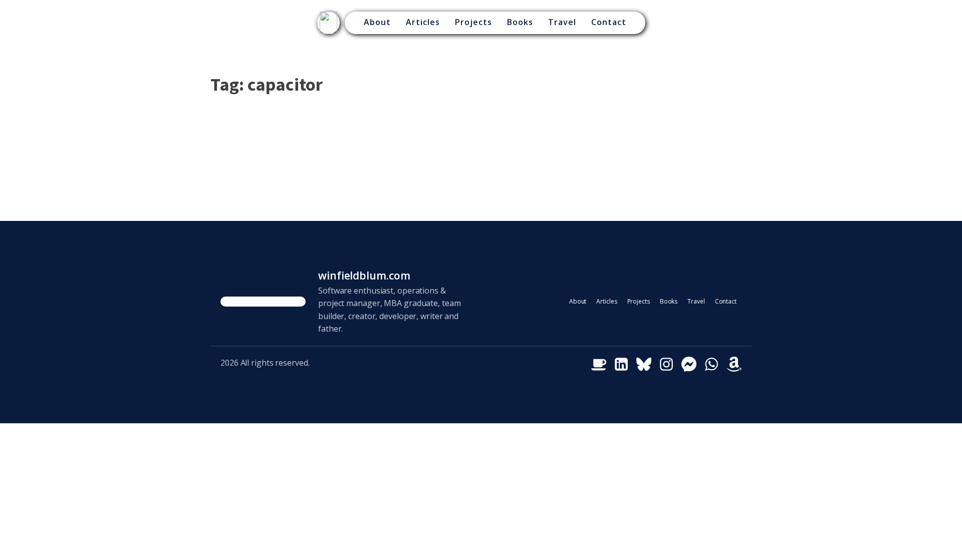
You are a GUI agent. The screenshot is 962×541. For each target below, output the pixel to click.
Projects (473, 22)
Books (520, 22)
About (377, 22)
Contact (608, 22)
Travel (562, 22)
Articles (423, 22)
